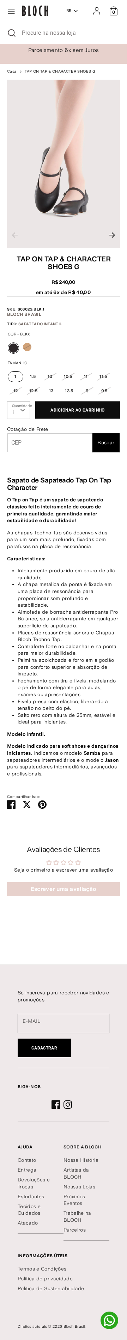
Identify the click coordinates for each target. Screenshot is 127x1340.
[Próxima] (112, 235)
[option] (63, 164)
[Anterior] (15, 235)
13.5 (69, 390)
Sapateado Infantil (40, 324)
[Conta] (96, 8)
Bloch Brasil (24, 314)
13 (51, 390)
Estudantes (31, 1196)
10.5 (68, 376)
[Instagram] (68, 1104)
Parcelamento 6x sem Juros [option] (63, 50)
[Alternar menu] (11, 11)
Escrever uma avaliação (64, 889)
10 (50, 376)
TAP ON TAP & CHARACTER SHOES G (60, 71)
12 (15, 390)
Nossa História (81, 1160)
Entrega (27, 1170)
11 (86, 376)
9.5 (104, 390)
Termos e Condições (42, 1269)
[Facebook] (56, 1104)
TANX (27, 347)
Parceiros (75, 1230)
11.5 (103, 376)
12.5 (33, 390)
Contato (27, 1160)
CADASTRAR (44, 1048)
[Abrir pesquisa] (11, 33)
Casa (11, 71)
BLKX (14, 353)
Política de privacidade (45, 1278)
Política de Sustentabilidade (51, 1288)
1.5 (33, 376)
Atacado (28, 1223)
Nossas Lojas (79, 1186)
